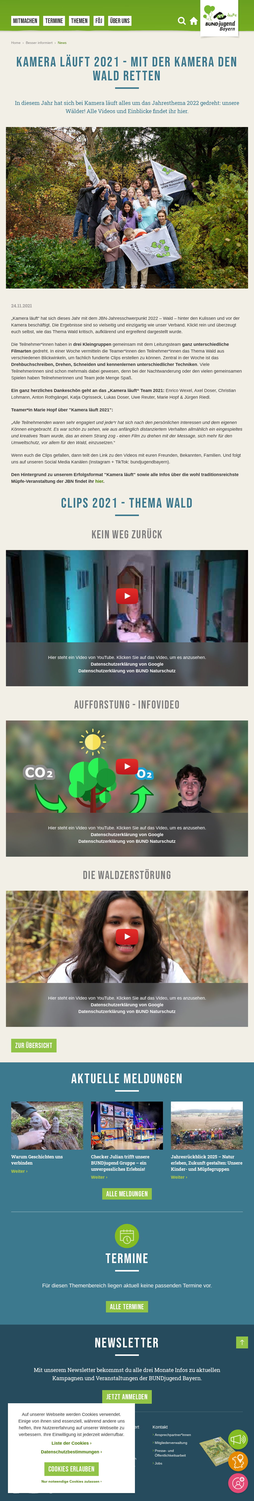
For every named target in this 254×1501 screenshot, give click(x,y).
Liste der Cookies (72, 1443)
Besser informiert (39, 43)
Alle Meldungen (127, 1194)
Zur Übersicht (34, 1045)
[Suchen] (182, 21)
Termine (54, 21)
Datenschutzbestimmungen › (71, 1451)
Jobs (158, 1463)
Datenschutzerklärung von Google (127, 664)
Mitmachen (25, 21)
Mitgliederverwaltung (171, 1443)
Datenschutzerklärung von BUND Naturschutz (127, 670)
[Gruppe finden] (238, 1461)
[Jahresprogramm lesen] (220, 1451)
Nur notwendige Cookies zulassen (71, 1481)
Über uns (119, 21)
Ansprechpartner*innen (173, 1435)
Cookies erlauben (71, 1469)
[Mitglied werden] (238, 1483)
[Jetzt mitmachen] (238, 1439)
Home (16, 43)
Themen (79, 21)
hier (99, 481)
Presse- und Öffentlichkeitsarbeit (170, 1453)
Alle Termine (127, 1307)
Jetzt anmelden (127, 1397)
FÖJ (98, 21)
